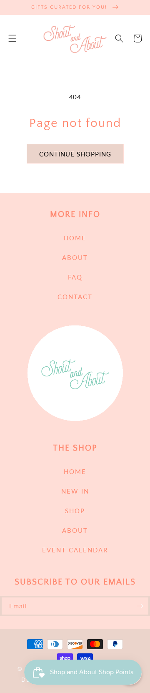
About (75, 257)
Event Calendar (75, 550)
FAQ (75, 277)
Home (75, 238)
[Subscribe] (140, 606)
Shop (75, 510)
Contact (75, 296)
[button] (12, 38)
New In (75, 491)
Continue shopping (75, 154)
